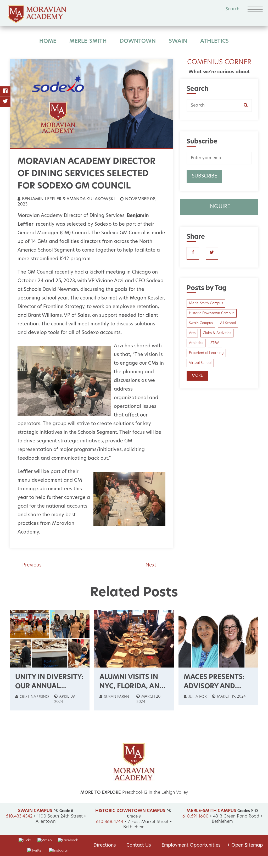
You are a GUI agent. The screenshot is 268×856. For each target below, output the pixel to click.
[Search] (248, 105)
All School (228, 323)
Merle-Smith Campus (206, 303)
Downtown (138, 41)
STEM (215, 343)
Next (151, 565)
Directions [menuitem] (104, 845)
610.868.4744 (109, 822)
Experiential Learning (206, 353)
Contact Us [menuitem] (138, 845)
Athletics (214, 41)
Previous (32, 565)
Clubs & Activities (217, 333)
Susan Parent (117, 697)
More (197, 376)
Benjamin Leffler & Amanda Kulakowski (68, 199)
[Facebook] (5, 91)
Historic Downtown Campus (211, 313)
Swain (178, 41)
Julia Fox (197, 697)
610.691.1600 (195, 816)
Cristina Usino (34, 697)
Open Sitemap (245, 845)
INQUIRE (219, 206)
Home (47, 41)
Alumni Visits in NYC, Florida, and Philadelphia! (131, 686)
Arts (192, 333)
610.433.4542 (19, 816)
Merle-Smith (88, 41)
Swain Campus (201, 323)
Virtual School (200, 363)
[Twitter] (5, 102)
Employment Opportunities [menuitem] (191, 845)
